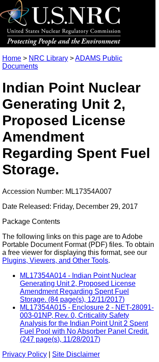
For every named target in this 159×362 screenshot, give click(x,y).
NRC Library (48, 58)
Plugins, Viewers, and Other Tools (55, 260)
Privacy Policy (24, 354)
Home (11, 58)
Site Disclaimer (76, 354)
